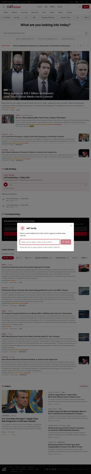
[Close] (71, 225)
